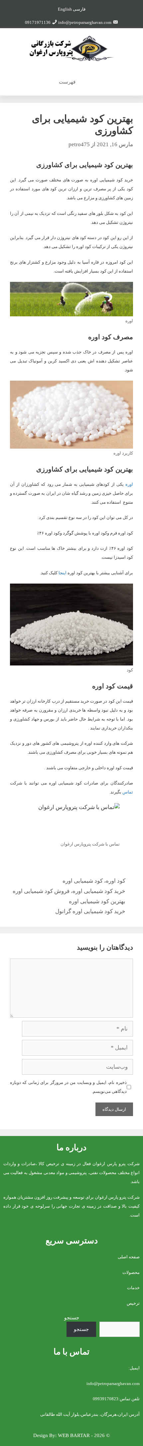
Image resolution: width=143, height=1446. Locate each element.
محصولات (131, 1272)
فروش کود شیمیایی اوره (41, 891)
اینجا (63, 572)
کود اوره (115, 881)
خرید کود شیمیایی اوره (98, 891)
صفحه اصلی (129, 1256)
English (65, 9)
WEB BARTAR (74, 1435)
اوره (129, 484)
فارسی (79, 9)
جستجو (71, 1317)
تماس (127, 791)
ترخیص (133, 1303)
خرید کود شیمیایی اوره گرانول (90, 911)
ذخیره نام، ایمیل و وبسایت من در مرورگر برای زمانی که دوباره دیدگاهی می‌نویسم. (68, 1087)
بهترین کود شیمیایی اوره (97, 901)
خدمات (133, 1287)
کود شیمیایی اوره (83, 881)
